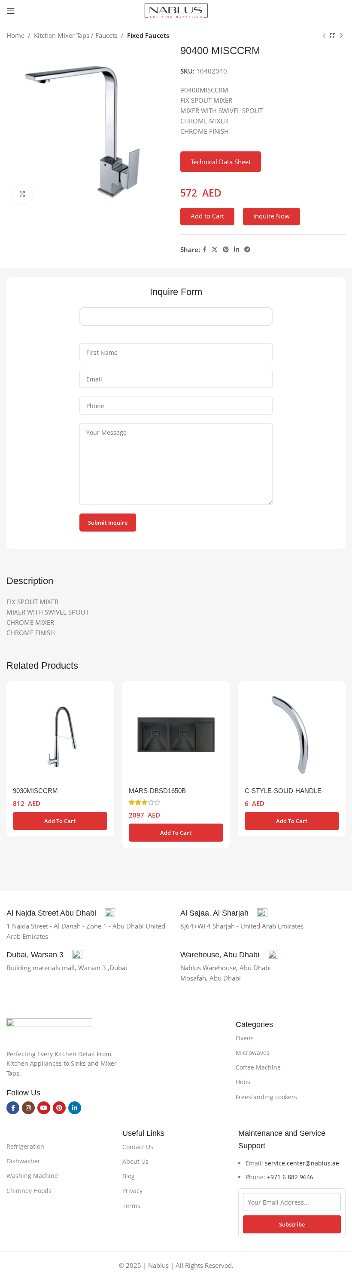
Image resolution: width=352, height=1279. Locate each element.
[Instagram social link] (28, 1107)
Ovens (245, 1038)
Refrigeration (25, 1146)
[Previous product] (324, 36)
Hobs (243, 1082)
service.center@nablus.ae (302, 1163)
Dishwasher (23, 1161)
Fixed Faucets (148, 35)
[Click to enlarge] (22, 194)
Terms (131, 1206)
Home (15, 35)
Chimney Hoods (29, 1191)
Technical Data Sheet (221, 161)
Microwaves (253, 1052)
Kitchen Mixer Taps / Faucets (76, 35)
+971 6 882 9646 (290, 1177)
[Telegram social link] (247, 249)
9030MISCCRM (35, 790)
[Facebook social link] (204, 249)
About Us (135, 1161)
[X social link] (214, 249)
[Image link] (49, 1028)
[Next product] (341, 36)
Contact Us (137, 1147)
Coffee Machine (258, 1067)
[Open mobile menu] (10, 10)
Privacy (132, 1191)
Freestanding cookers (266, 1097)
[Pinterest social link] (225, 249)
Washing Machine (32, 1175)
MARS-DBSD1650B (157, 790)
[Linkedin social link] (236, 249)
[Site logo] (176, 10)
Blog (128, 1176)
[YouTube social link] (43, 1107)
